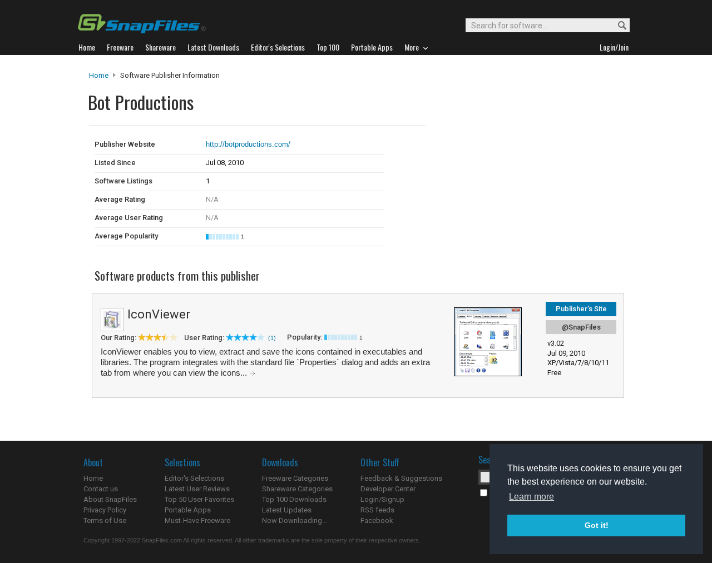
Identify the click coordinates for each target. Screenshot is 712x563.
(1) (272, 338)
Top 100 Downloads (294, 499)
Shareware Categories (297, 489)
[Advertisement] (500, 149)
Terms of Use (104, 520)
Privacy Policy (104, 510)
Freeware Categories (295, 478)
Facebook (376, 520)
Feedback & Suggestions (401, 478)
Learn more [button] (531, 496)
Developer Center (388, 489)
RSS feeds (377, 510)
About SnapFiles (110, 499)
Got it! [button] (597, 525)
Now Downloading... (294, 520)
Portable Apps (188, 510)
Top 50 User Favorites (199, 499)
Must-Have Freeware (197, 520)
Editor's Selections (194, 478)
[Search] (617, 25)
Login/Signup (382, 499)
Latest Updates (287, 510)
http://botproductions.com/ (248, 144)
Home (98, 75)
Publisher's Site (581, 309)
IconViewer (158, 314)
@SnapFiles (581, 327)
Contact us (100, 489)
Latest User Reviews (197, 489)
